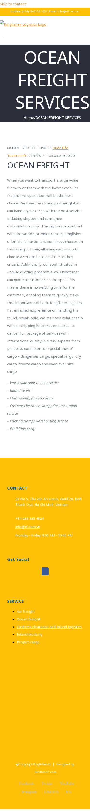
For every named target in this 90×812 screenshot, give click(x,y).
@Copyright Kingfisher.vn (33, 764)
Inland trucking (29, 634)
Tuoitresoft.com (45, 772)
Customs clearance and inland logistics (49, 626)
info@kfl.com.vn (27, 527)
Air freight (26, 611)
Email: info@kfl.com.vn (64, 11)
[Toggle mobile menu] (1, 36)
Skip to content (13, 3)
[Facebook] (45, 571)
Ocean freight (28, 619)
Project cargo (28, 642)
